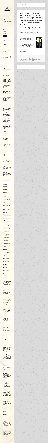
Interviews (4, 217)
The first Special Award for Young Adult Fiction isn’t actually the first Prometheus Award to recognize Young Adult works (7, 90)
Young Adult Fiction (6, 199)
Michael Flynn (6, 232)
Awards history (5, 249)
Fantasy (4, 192)
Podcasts (4, 264)
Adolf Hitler (36, 57)
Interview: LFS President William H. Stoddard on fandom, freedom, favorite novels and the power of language (7, 289)
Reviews (4, 269)
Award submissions (6, 205)
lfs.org (4, 439)
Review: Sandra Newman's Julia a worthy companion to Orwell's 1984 (7, 130)
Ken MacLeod (6, 229)
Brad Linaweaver (24, 58)
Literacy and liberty (6, 210)
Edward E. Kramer (29, 58)
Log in (4, 409)
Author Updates (5, 220)
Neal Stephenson (6, 234)
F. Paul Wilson (6, 223)
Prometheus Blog (6, 13)
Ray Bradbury (6, 237)
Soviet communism (34, 59)
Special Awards (5, 197)
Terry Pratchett (6, 241)
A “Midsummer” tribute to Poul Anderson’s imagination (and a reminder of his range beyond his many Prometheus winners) (7, 81)
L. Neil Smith (6, 231)
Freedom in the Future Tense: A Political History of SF (7, 334)
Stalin (38, 59)
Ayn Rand (5, 222)
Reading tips (5, 214)
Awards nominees (6, 257)
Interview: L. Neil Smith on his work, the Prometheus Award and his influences (7, 323)
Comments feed (5, 412)
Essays (4, 202)
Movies (4, 272)
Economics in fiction (6, 209)
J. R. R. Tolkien (6, 226)
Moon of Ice (24, 59)
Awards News (5, 250)
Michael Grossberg (24, 34)
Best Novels (5, 189)
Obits (4, 263)
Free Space (39, 58)
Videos (4, 267)
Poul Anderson (6, 235)
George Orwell (6, 225)
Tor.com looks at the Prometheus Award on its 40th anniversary (6, 326)
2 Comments (33, 60)
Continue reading (23, 51)
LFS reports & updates (6, 261)
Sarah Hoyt (5, 240)
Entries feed (4, 411)
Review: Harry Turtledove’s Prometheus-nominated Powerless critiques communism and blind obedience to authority (7, 387)
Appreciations (5, 186)
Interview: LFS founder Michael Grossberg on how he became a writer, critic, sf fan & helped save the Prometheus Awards (7, 318)
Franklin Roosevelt (34, 58)
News (3, 219)
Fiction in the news (6, 258)
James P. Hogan (6, 228)
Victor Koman (6, 247)
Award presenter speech (7, 254)
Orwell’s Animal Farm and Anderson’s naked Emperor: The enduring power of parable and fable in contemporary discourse (7, 67)
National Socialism (28, 59)
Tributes (4, 275)
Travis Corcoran (6, 243)
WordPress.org (5, 414)
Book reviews (5, 270)
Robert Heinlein (6, 238)
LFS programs (5, 260)
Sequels (4, 196)
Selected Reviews (5, 273)
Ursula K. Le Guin (6, 244)
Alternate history (36, 56)
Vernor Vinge (6, 246)
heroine (21, 59)
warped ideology (27, 60)
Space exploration (6, 216)
